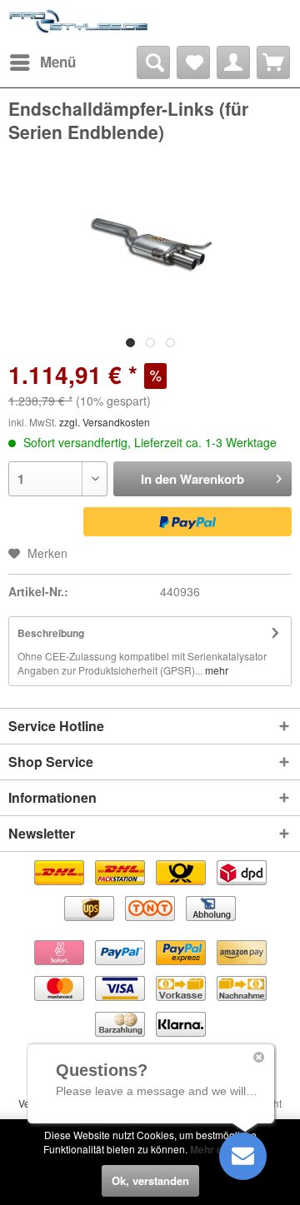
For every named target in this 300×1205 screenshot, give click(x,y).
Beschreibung (51, 632)
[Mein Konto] (233, 62)
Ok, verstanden (150, 1180)
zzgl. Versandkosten (104, 422)
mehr (215, 670)
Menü (58, 62)
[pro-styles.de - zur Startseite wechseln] (79, 22)
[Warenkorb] (273, 62)
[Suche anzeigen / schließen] (153, 62)
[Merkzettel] (193, 62)
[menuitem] (42, 62)
